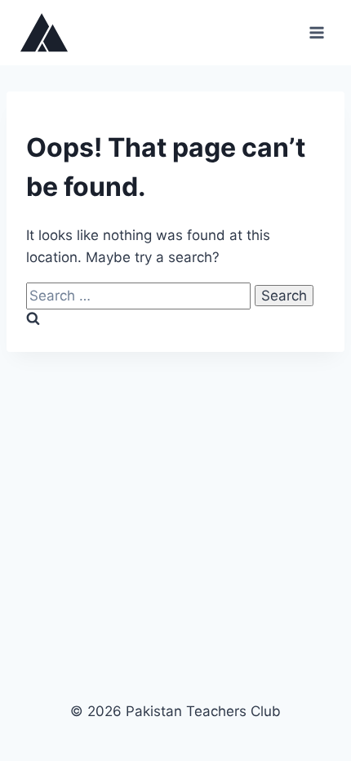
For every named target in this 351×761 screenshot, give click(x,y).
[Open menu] (316, 32)
